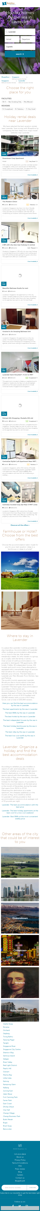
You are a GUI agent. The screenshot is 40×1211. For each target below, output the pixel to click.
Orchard (6, 1030)
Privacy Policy (20, 1160)
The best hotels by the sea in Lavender (20, 716)
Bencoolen (7, 1129)
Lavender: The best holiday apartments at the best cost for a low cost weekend (20, 812)
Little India (7, 1078)
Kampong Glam (9, 1084)
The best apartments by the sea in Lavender (20, 709)
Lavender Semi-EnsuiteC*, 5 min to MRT (17, 375)
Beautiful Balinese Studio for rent (15, 288)
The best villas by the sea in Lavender (20, 732)
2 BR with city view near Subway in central (18, 245)
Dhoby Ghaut (8, 1107)
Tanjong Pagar (8, 1040)
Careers (20, 1175)
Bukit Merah (8, 1119)
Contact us (20, 1178)
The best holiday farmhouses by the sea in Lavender (20, 727)
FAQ (20, 1166)
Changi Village (8, 1113)
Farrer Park (7, 1100)
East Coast (7, 1103)
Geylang (6, 1033)
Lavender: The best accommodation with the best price (20, 806)
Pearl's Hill (7, 1068)
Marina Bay (7, 1075)
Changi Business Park (11, 1116)
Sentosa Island (9, 1056)
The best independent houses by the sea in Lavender (20, 721)
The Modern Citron (9, 202)
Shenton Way (8, 1053)
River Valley (7, 1062)
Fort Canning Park (10, 1097)
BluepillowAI (20, 1181)
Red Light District (10, 1065)
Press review (20, 1169)
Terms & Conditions (20, 1163)
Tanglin (6, 1043)
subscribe (32, 1187)
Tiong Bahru (8, 1037)
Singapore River (9, 1046)
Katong (6, 1081)
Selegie (6, 1059)
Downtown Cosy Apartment (13, 158)
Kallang (6, 1088)
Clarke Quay (8, 1024)
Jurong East (8, 1091)
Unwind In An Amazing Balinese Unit (16, 331)
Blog (20, 1172)
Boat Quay (7, 1126)
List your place (20, 1154)
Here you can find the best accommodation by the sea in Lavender (20, 704)
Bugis (5, 1123)
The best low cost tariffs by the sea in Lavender (20, 737)
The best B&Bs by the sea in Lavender (20, 713)
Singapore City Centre (12, 1049)
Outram (6, 1072)
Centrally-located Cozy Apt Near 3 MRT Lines (19, 505)
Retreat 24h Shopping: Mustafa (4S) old (17, 418)
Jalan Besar (7, 1094)
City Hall (6, 1110)
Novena (6, 1027)
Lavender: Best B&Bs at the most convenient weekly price (20, 817)
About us (20, 1157)
